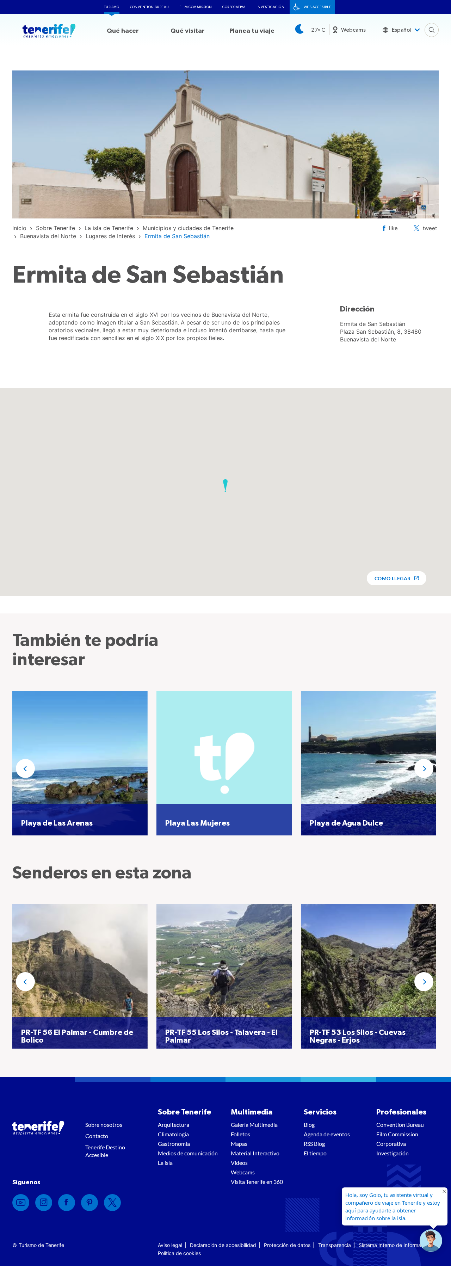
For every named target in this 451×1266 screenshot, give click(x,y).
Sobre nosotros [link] (103, 1124)
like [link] (393, 228)
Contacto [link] (96, 1135)
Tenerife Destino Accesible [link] (105, 1151)
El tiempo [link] (315, 1153)
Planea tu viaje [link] (251, 31)
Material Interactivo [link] (255, 1153)
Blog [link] (309, 1124)
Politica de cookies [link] (179, 1253)
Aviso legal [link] (170, 1245)
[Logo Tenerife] (49, 32)
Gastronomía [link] (174, 1143)
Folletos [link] (240, 1134)
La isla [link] (165, 1162)
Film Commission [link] (195, 7)
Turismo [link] (111, 7)
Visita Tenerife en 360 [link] (257, 1181)
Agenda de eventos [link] (327, 1134)
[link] (19, 227)
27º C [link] (318, 30)
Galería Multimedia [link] (254, 1124)
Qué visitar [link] (188, 31)
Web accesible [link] (317, 7)
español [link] (402, 30)
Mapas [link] (239, 1143)
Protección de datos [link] (287, 1245)
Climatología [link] (173, 1134)
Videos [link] (239, 1162)
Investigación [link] (270, 7)
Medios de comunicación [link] (188, 1153)
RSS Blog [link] (314, 1143)
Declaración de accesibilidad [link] (223, 1245)
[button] (225, 485)
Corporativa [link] (234, 7)
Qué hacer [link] (123, 31)
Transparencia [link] (334, 1245)
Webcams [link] (353, 30)
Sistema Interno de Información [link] (395, 1245)
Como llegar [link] (393, 578)
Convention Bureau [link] (149, 7)
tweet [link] (430, 228)
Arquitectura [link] (173, 1124)
